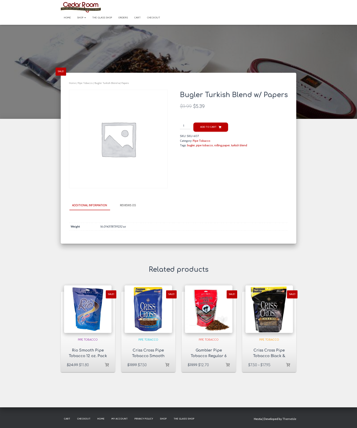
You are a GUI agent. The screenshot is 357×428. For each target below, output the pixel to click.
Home (67, 17)
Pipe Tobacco (85, 83)
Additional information (89, 205)
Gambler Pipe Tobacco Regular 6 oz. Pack (209, 356)
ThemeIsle (289, 419)
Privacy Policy (143, 418)
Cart (137, 17)
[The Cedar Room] (81, 7)
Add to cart (208, 126)
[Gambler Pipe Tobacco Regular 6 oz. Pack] (208, 309)
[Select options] (107, 365)
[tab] (92, 205)
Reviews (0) (128, 205)
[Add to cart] (228, 365)
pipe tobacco (204, 145)
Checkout (153, 17)
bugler (191, 145)
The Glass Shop (102, 17)
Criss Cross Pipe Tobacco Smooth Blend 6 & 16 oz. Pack (148, 356)
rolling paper (222, 145)
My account (119, 418)
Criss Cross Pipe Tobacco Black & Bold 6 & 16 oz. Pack (269, 356)
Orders (123, 17)
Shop (80, 17)
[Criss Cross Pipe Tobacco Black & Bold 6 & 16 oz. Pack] (269, 309)
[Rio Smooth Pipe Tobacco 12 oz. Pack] (88, 309)
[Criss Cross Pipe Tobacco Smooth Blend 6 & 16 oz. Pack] (148, 309)
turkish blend (239, 145)
